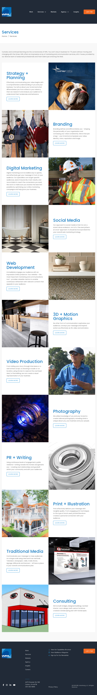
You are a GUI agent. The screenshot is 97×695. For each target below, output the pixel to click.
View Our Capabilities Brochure (61, 649)
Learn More (13, 99)
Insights (76, 12)
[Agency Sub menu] (68, 12)
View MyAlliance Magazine (59, 652)
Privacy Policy (53, 687)
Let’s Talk (89, 12)
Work (31, 12)
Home (4, 36)
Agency (63, 12)
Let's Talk (89, 651)
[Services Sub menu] (45, 12)
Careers (27, 669)
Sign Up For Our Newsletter (60, 655)
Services (41, 12)
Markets (53, 12)
